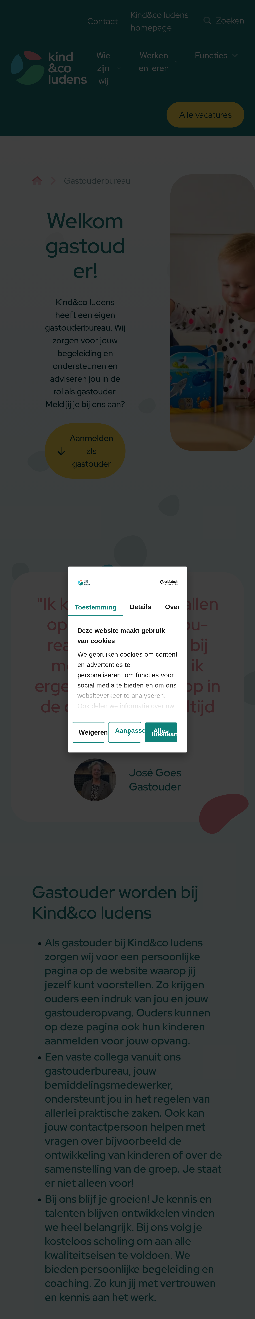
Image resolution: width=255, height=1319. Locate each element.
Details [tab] (140, 607)
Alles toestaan (164, 732)
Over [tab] (172, 607)
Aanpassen (128, 730)
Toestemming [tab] (96, 607)
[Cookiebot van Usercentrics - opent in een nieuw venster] (166, 582)
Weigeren (92, 732)
